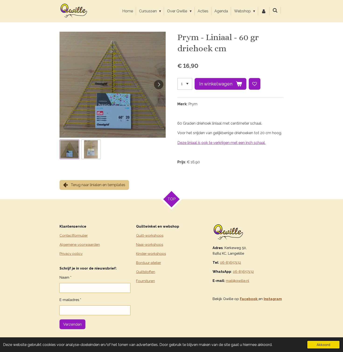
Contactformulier (74, 235)
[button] (69, 149)
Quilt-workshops (149, 235)
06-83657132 (230, 262)
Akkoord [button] (323, 345)
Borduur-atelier (148, 263)
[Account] (263, 11)
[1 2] (184, 84)
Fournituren (145, 281)
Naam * (65, 277)
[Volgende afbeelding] (158, 84)
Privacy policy (71, 254)
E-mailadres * (70, 300)
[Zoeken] (275, 10)
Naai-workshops (149, 245)
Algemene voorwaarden (80, 245)
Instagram (273, 299)
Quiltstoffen (145, 272)
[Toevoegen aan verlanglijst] (254, 84)
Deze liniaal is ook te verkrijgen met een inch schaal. (221, 142)
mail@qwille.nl (237, 281)
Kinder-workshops (151, 254)
